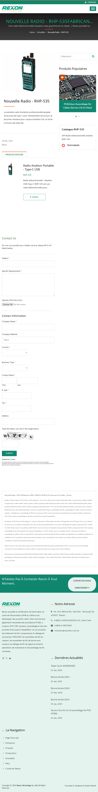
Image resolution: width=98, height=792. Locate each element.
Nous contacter (10, 560)
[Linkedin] (10, 658)
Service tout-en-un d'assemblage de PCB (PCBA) (71, 712)
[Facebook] (3, 658)
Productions (10, 753)
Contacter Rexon (13, 769)
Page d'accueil (12, 738)
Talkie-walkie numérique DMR (54, 554)
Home (32, 32)
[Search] (93, 56)
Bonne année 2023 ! (60, 699)
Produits (9, 748)
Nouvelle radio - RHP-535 (58, 32)
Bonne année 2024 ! (60, 688)
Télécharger (72, 145)
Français (92, 2)
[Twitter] (6, 658)
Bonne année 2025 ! (60, 677)
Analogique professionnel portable (16, 557)
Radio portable (69, 554)
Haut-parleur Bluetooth (54, 557)
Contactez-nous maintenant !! (82, 584)
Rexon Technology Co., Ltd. (27, 785)
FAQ (7, 764)
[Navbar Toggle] (93, 8)
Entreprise (10, 743)
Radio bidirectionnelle (35, 554)
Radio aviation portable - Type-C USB (38, 167)
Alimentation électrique (70, 557)
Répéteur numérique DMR (84, 554)
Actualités (41, 32)
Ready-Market (90, 786)
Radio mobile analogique (36, 557)
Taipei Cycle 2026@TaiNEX (63, 665)
